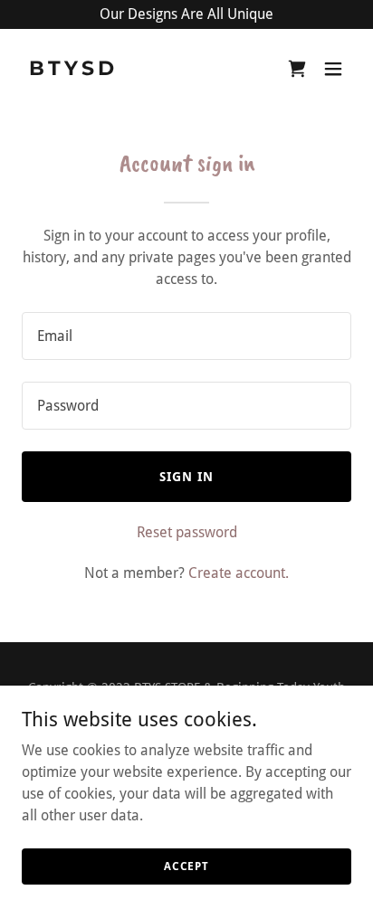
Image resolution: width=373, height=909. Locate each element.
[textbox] (186, 336)
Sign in (186, 476)
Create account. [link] (238, 573)
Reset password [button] (187, 532)
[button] (333, 69)
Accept (186, 865)
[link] (137, 70)
